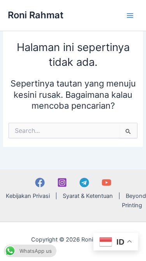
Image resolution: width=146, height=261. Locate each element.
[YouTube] (106, 182)
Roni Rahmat (35, 15)
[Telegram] (84, 182)
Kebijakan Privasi (28, 195)
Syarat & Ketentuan (88, 195)
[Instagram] (62, 182)
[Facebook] (40, 182)
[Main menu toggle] (130, 15)
